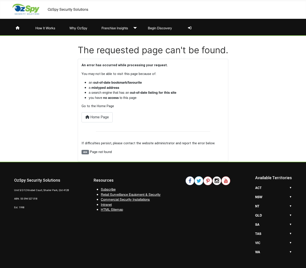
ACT (258, 187)
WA (257, 252)
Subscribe (108, 189)
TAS (258, 233)
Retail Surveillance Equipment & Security (131, 194)
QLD (258, 215)
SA (257, 224)
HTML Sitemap (112, 209)
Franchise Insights (114, 28)
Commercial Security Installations (125, 199)
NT (257, 206)
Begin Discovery (160, 28)
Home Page (99, 117)
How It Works (45, 28)
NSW (258, 197)
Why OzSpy (78, 28)
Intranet (106, 204)
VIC (257, 242)
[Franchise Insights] (134, 27)
